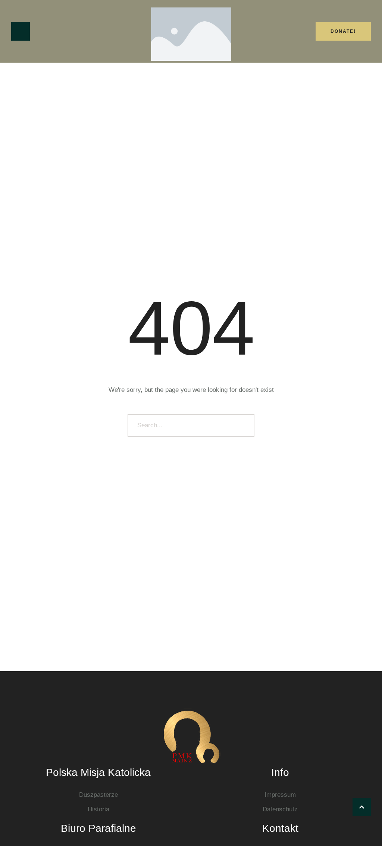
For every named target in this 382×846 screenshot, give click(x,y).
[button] (362, 807)
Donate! (343, 31)
